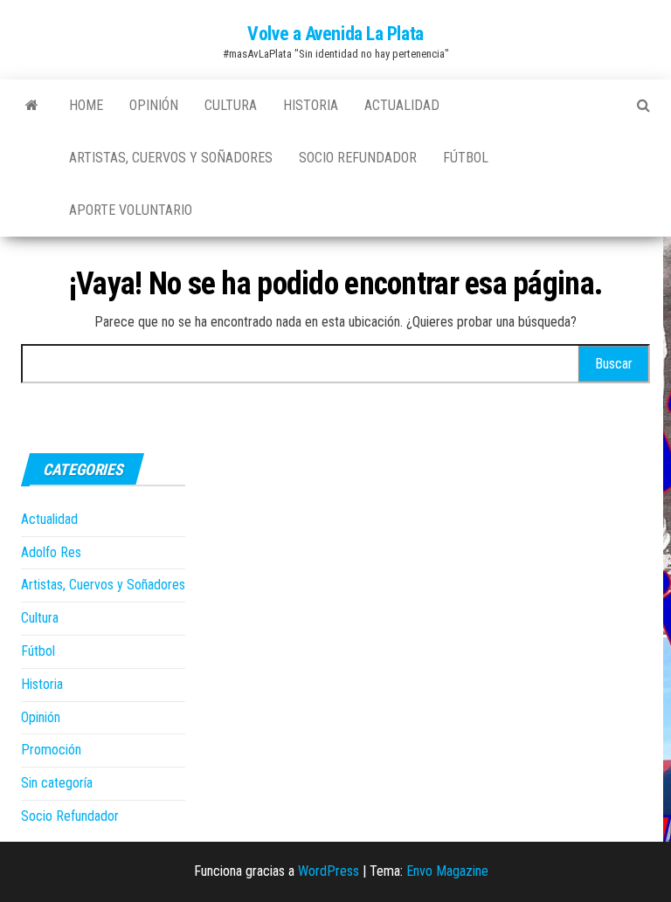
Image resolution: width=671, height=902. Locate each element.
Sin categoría (57, 783)
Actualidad (401, 105)
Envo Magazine (447, 871)
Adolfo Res (51, 552)
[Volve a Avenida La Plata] (32, 105)
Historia (310, 105)
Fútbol (465, 157)
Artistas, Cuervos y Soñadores (171, 157)
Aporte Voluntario (130, 210)
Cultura (230, 105)
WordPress (328, 871)
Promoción (51, 749)
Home (86, 105)
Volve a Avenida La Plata (335, 34)
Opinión (153, 105)
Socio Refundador (358, 157)
